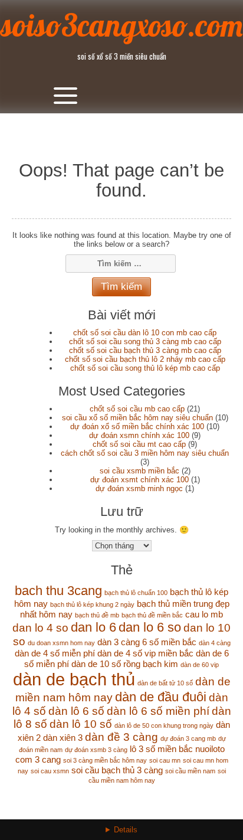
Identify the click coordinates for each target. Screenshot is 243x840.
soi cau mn (164, 760)
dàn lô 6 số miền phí (158, 711)
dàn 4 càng (215, 642)
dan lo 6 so (150, 627)
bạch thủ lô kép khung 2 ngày (92, 604)
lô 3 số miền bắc (161, 749)
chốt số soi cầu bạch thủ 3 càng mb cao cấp (145, 350)
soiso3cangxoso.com (121, 25)
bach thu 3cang (58, 590)
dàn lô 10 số (81, 724)
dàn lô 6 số (76, 711)
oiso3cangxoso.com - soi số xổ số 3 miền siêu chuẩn (122, 837)
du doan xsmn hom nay (61, 642)
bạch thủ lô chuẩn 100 (136, 592)
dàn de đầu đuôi (160, 696)
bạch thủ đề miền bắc (152, 615)
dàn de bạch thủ (74, 679)
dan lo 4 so (40, 628)
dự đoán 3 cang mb (188, 738)
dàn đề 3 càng (121, 737)
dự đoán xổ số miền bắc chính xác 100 (137, 426)
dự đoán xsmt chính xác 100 (139, 479)
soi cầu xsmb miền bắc (139, 470)
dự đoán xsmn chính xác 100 (139, 435)
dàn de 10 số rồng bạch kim (124, 664)
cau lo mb (204, 614)
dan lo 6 (93, 627)
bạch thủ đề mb (97, 615)
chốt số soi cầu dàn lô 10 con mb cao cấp (144, 332)
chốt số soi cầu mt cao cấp (139, 444)
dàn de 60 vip (199, 664)
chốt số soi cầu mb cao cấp (137, 408)
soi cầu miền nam (190, 770)
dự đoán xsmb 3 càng (96, 749)
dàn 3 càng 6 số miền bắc (146, 642)
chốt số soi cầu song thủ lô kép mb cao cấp (145, 368)
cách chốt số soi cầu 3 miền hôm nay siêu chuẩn (145, 453)
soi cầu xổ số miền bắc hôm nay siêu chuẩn (137, 417)
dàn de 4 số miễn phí (55, 653)
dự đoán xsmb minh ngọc (139, 488)
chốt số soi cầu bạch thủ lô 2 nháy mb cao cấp (145, 359)
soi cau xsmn (50, 770)
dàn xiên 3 (63, 738)
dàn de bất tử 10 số (165, 683)
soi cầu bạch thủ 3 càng (117, 770)
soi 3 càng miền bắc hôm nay (105, 760)
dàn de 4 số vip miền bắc (145, 653)
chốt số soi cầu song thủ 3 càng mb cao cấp (145, 341)
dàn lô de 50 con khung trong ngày (164, 725)
